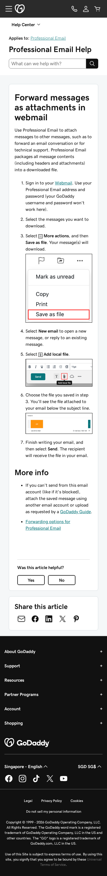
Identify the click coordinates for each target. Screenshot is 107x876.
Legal (28, 800)
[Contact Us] (74, 9)
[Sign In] (86, 9)
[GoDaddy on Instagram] (22, 781)
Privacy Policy (51, 800)
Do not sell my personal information (53, 811)
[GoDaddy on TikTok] (36, 781)
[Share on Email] (21, 619)
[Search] (92, 64)
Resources (14, 680)
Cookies (77, 800)
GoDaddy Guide (75, 511)
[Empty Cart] (97, 9)
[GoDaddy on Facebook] (8, 781)
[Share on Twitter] (62, 619)
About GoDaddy (19, 651)
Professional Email (48, 38)
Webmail (63, 183)
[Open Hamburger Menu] (6, 9)
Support (12, 665)
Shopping (13, 723)
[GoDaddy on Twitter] (50, 781)
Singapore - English (23, 766)
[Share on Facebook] (35, 619)
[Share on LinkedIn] (49, 619)
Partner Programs (21, 694)
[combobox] (47, 63)
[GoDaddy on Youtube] (63, 781)
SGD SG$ (87, 766)
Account (12, 708)
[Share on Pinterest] (76, 619)
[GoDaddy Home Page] (27, 742)
